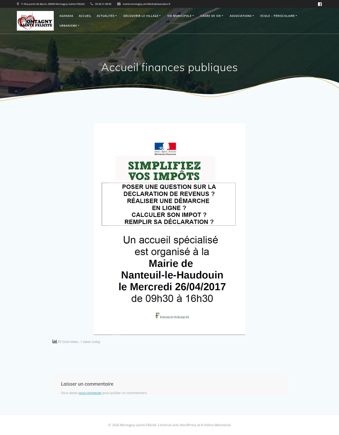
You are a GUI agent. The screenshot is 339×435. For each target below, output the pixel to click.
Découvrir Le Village (141, 16)
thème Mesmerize (217, 425)
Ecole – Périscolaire (278, 16)
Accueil (85, 16)
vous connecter (90, 393)
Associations (241, 16)
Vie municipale (179, 16)
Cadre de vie (210, 16)
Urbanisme (68, 25)
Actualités (106, 16)
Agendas (66, 16)
